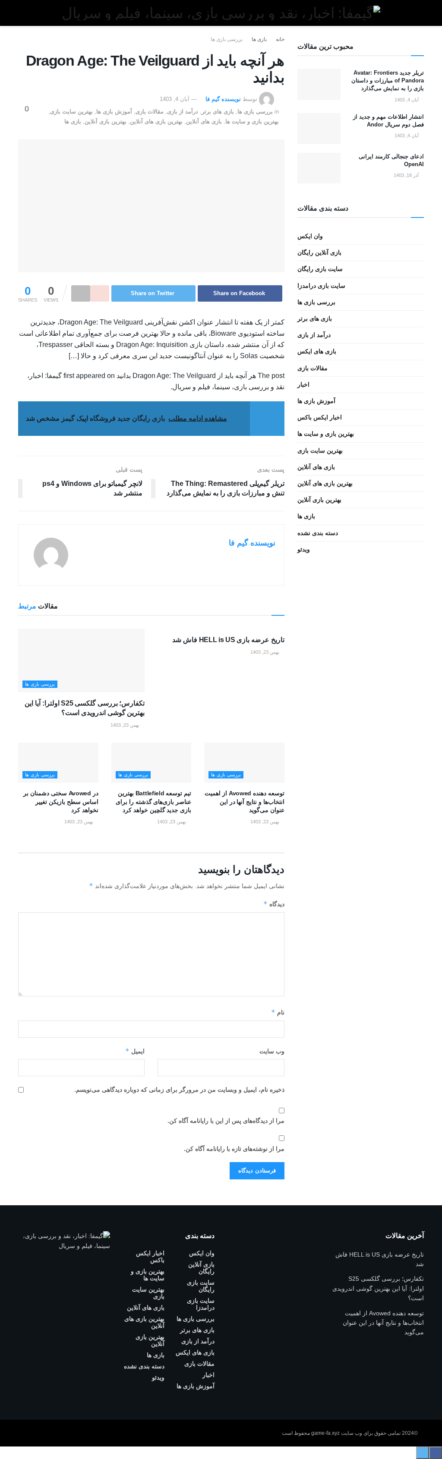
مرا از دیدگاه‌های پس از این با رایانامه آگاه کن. (225, 1120)
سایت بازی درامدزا (321, 285)
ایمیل (135, 1051)
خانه (280, 39)
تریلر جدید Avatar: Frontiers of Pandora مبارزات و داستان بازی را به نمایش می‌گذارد (387, 80)
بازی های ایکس (316, 351)
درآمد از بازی (182, 111)
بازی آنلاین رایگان (319, 252)
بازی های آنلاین (204, 121)
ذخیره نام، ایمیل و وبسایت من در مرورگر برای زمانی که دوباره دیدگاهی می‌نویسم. (179, 1089)
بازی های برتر (218, 111)
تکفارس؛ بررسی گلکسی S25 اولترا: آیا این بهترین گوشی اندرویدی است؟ (378, 1288)
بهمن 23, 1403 (265, 652)
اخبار (303, 384)
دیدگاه (273, 904)
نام (277, 1012)
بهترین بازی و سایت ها (252, 121)
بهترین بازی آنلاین (105, 121)
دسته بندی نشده (317, 532)
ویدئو (303, 549)
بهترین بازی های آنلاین (156, 121)
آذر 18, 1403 (407, 175)
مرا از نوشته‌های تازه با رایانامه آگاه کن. (234, 1148)
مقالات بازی (150, 111)
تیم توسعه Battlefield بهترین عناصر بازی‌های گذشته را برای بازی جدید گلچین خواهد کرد (153, 801)
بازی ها (259, 39)
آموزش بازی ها (114, 111)
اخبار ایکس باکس (319, 417)
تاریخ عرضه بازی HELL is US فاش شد (228, 639)
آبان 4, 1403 (174, 99)
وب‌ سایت (271, 1051)
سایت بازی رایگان (320, 268)
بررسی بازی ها (227, 39)
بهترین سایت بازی (71, 111)
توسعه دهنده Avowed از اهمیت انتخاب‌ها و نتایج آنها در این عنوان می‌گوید (244, 801)
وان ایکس (310, 236)
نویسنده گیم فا (223, 99)
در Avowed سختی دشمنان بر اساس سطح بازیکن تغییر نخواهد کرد (60, 801)
